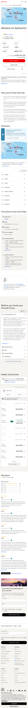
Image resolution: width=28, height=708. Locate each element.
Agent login (3, 663)
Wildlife (16, 680)
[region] (14, 699)
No (19, 625)
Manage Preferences (14, 706)
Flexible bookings (5, 658)
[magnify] (22, 1)
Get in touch (3, 670)
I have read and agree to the (13, 610)
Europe (5, 5)
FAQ (2, 675)
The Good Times (18, 651)
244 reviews (10, 34)
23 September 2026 (21, 57)
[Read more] (2, 5)
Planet (16, 677)
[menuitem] (4, 1)
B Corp (16, 670)
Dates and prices (14, 60)
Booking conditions (5, 660)
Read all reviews (5, 573)
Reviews (2, 677)
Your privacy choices (20, 660)
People (16, 675)
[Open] (12, 477)
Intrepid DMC (17, 653)
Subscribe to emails (14, 642)
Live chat (3, 673)
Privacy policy (17, 658)
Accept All (14, 703)
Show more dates (13, 464)
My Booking (3, 649)
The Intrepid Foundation (20, 673)
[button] (14, 15)
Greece (10, 5)
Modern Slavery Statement (20, 682)
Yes (15, 625)
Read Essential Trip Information (14, 361)
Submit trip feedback (5, 651)
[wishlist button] (22, 69)
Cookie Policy (4, 701)
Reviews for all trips (16, 573)
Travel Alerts (3, 656)
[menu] (25, 1)
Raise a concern (4, 682)
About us (16, 649)
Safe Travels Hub (4, 653)
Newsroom (3, 680)
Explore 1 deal (14, 65)
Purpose (17, 668)
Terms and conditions (9, 382)
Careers (16, 656)
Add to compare (11, 69)
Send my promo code (14, 614)
